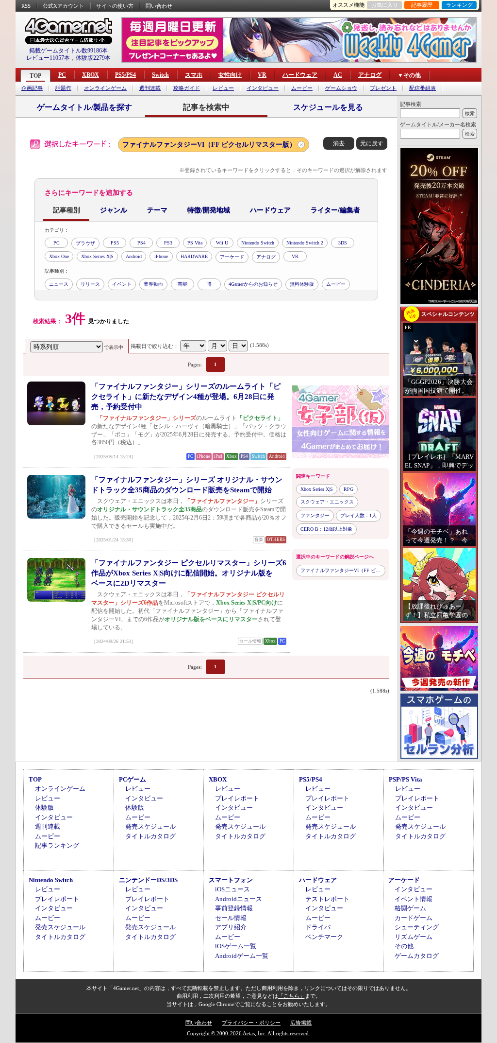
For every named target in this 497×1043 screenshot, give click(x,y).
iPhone (161, 256)
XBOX (90, 74)
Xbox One (59, 256)
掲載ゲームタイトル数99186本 (68, 50)
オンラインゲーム (105, 88)
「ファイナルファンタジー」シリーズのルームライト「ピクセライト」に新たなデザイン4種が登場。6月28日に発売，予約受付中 (186, 396)
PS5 (115, 242)
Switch (160, 74)
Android (134, 256)
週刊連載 (150, 88)
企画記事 (32, 88)
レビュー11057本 (48, 57)
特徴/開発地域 (208, 210)
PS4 (141, 242)
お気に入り (384, 5)
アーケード (232, 257)
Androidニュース (238, 899)
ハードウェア (299, 74)
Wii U (222, 242)
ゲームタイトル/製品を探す (84, 107)
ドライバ (318, 927)
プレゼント (383, 88)
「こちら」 (291, 996)
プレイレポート (237, 798)
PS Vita (194, 242)
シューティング (417, 927)
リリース (90, 284)
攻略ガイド (186, 88)
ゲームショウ (341, 88)
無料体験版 (302, 284)
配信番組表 (422, 88)
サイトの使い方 (114, 6)
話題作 (63, 88)
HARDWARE (194, 256)
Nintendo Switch (257, 242)
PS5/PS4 (125, 74)
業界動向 (153, 284)
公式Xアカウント (63, 6)
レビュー (223, 88)
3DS (342, 242)
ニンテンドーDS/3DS (148, 880)
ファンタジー (315, 515)
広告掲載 (301, 1023)
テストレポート (327, 899)
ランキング (459, 5)
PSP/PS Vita (405, 779)
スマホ (193, 74)
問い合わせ (159, 6)
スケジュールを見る (328, 107)
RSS (26, 6)
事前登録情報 (234, 908)
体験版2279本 (93, 57)
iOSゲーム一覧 (235, 946)
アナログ (369, 74)
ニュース (58, 284)
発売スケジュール (150, 826)
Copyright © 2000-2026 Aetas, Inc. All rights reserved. (248, 1033)
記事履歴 (421, 5)
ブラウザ (85, 243)
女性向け (230, 74)
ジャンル (113, 210)
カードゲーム (413, 917)
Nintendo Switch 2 (304, 242)
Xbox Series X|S (97, 256)
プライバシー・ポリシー (251, 1023)
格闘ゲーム (410, 908)
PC (62, 74)
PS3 (168, 242)
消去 (339, 143)
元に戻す (371, 143)
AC (337, 74)
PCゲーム (132, 779)
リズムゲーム (413, 936)
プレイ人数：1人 (358, 515)
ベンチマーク (324, 936)
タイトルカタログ (150, 836)
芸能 (182, 284)
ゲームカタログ (417, 955)
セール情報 (231, 917)
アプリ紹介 (231, 927)
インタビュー (263, 88)
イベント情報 (413, 899)
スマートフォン (231, 880)
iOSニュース (232, 889)
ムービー (302, 88)
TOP (35, 75)
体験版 (44, 807)
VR (262, 74)
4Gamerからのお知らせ (253, 284)
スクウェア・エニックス (327, 501)
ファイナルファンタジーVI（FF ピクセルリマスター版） (209, 144)
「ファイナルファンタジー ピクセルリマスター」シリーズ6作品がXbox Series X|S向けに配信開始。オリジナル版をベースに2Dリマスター (188, 573)
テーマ (157, 210)
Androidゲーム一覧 (241, 955)
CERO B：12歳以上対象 (326, 529)
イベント (122, 284)
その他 (404, 946)
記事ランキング (57, 845)
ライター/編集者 (335, 210)
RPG (348, 489)
